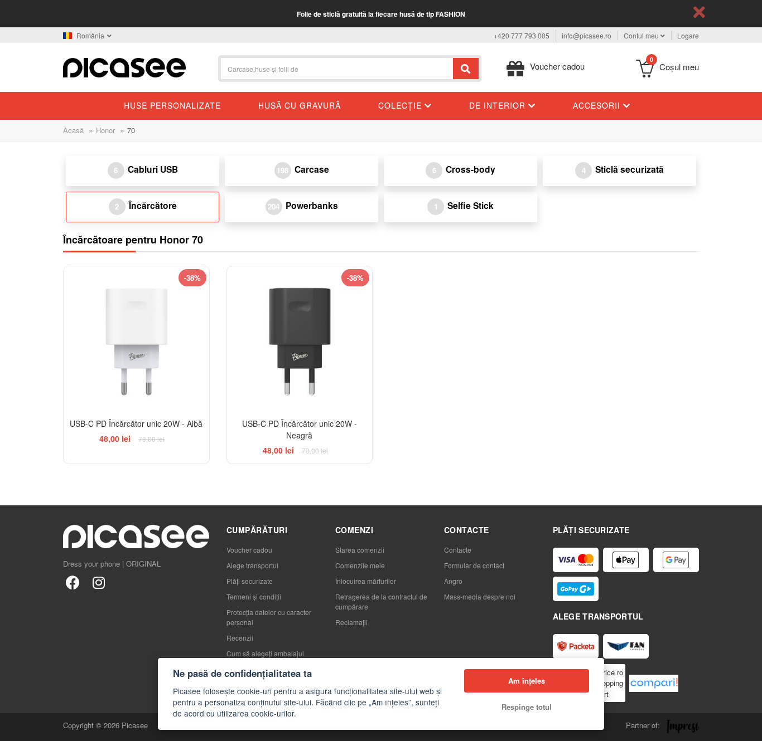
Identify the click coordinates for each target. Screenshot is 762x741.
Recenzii (239, 637)
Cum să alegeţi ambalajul (265, 653)
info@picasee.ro (586, 35)
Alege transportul (252, 565)
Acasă (73, 130)
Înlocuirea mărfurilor (365, 581)
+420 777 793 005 (521, 35)
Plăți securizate (249, 581)
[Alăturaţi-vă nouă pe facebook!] (73, 582)
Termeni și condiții (253, 596)
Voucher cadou (249, 549)
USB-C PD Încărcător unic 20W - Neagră (299, 429)
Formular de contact (474, 565)
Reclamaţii (351, 622)
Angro (453, 581)
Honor (105, 130)
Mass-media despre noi (479, 596)
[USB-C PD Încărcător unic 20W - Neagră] (300, 339)
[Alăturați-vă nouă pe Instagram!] (98, 582)
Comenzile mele (360, 565)
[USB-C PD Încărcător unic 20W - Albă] (136, 339)
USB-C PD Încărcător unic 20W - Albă (136, 423)
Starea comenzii (359, 549)
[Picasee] (124, 66)
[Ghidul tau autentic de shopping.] (654, 683)
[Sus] (14, 726)
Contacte (457, 549)
